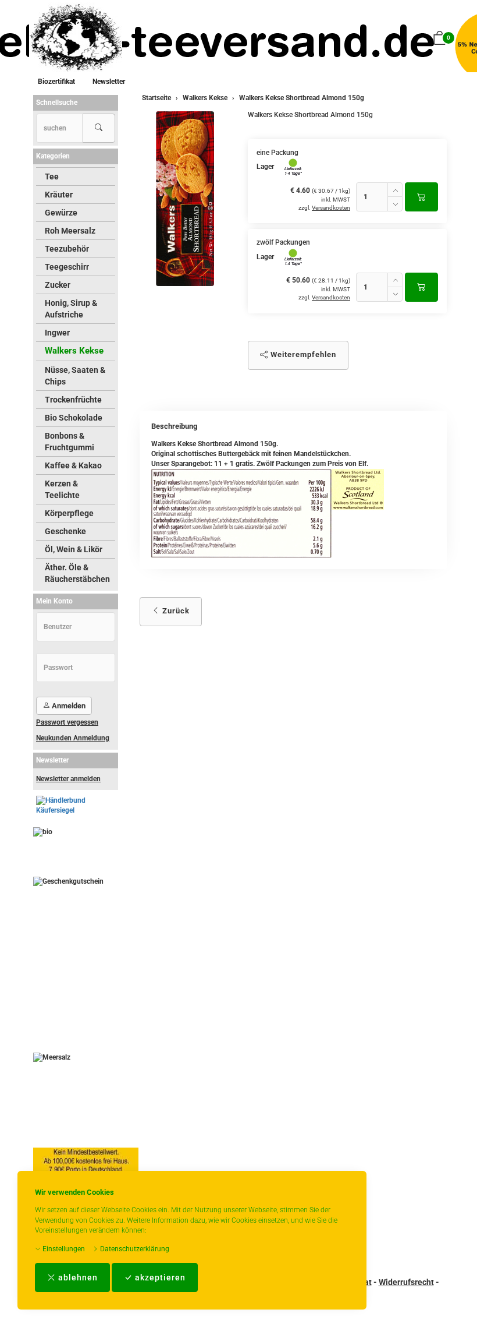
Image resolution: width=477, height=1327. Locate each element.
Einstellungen (63, 1249)
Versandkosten (331, 207)
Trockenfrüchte (73, 399)
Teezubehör (67, 248)
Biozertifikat (56, 81)
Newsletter (108, 81)
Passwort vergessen (67, 722)
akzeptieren (159, 1277)
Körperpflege (69, 513)
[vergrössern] (185, 199)
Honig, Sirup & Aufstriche (71, 308)
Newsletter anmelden (68, 779)
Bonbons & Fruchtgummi (69, 441)
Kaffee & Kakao (73, 465)
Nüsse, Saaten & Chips (75, 375)
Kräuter (59, 194)
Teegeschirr (67, 266)
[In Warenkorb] (421, 196)
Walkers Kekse (74, 350)
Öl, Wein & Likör (73, 549)
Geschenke (65, 531)
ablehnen (77, 1277)
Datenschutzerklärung (133, 1249)
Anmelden (68, 705)
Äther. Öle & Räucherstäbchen (77, 573)
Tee (52, 176)
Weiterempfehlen (302, 354)
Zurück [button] (175, 610)
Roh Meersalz (70, 230)
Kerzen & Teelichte (62, 489)
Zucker (57, 285)
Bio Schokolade (73, 417)
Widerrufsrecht (406, 1282)
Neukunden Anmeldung (72, 738)
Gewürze (61, 212)
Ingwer (57, 332)
